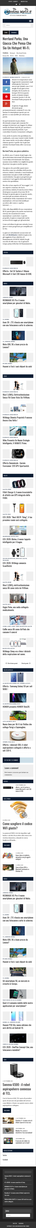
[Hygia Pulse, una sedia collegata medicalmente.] (18, 602)
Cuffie (5, 626)
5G (3, 319)
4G (3, 683)
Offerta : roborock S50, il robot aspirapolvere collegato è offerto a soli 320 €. (17, 747)
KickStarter (13, 235)
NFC (18, 683)
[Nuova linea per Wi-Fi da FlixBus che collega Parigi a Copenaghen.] (18, 719)
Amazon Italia (24, 1)
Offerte (22, 683)
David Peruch (14, 268)
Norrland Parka (21, 53)
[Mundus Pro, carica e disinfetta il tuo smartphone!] (8, 1133)
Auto (4, 721)
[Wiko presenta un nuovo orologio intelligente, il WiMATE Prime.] (18, 434)
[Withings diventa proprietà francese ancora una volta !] (18, 412)
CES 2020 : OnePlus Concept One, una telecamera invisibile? (18, 1048)
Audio (9, 626)
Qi (26, 683)
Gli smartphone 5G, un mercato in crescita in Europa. (16, 982)
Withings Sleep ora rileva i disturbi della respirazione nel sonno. (17, 653)
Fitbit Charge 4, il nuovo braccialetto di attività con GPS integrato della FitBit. (17, 495)
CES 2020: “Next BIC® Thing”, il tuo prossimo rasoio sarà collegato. (17, 518)
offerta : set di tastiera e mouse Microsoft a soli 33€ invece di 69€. (17, 272)
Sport (5, 376)
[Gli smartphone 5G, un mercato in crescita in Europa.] (18, 975)
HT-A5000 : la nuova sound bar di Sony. (15, 1182)
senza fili (6, 56)
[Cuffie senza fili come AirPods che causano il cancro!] (18, 624)
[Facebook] (19, 4)
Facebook (5, 1160)
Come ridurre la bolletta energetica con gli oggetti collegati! (23, 857)
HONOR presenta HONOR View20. (16, 706)
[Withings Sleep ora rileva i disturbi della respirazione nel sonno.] (18, 646)
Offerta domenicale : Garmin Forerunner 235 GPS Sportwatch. (16, 464)
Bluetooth (11, 558)
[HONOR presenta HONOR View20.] (18, 701)
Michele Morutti (15, 77)
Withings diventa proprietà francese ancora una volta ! (17, 419)
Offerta (6, 252)
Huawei (5, 363)
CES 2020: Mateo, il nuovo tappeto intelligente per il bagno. (16, 540)
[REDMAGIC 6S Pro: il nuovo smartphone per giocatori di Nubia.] (18, 295)
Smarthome (6, 536)
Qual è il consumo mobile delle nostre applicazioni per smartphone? (18, 1004)
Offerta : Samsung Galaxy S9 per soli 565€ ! (17, 687)
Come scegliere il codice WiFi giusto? (17, 825)
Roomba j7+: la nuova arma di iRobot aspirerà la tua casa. (24, 1121)
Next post (25, 663)
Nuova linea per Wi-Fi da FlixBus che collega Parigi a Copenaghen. (17, 725)
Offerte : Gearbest (13, 1)
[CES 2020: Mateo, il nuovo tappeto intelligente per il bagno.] (18, 534)
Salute (5, 475)
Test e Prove (7, 799)
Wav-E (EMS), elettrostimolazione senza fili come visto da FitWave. (16, 396)
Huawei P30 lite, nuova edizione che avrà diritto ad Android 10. (17, 1026)
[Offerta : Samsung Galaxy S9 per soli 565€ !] (18, 681)
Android (5, 297)
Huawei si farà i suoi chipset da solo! (17, 366)
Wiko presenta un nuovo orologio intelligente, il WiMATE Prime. (16, 442)
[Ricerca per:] (18, 1215)
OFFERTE (6, 781)
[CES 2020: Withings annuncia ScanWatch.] (18, 556)
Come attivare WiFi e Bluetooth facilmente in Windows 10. (22, 869)
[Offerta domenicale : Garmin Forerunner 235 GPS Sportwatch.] (18, 457)
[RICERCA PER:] (18, 25)
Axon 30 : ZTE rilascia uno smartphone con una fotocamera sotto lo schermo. (18, 324)
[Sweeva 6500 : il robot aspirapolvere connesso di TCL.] (18, 1078)
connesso (15, 772)
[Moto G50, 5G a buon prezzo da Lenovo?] (18, 339)
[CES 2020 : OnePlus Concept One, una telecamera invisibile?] (18, 1042)
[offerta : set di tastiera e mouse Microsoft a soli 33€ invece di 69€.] (18, 265)
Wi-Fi (11, 56)
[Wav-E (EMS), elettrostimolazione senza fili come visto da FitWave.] (18, 389)
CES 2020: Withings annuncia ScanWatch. (14, 564)
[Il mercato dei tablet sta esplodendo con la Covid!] (8, 1143)
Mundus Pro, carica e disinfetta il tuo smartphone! (24, 1132)
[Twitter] (16, 4)
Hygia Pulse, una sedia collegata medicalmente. (15, 608)
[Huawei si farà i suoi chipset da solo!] (18, 361)
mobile (5, 283)
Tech (9, 514)
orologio (19, 558)
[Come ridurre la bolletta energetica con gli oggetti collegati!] (8, 857)
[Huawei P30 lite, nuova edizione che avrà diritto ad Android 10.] (18, 1020)
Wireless (21, 56)
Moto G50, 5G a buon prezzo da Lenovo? (15, 346)
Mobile (11, 297)
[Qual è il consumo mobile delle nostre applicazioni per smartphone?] (18, 998)
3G (11, 1000)
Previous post (12, 663)
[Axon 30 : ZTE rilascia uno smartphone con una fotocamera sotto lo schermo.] (18, 317)
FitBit (9, 489)
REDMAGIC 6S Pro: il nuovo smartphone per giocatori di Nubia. (16, 301)
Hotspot (12, 53)
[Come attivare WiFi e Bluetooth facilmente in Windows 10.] (8, 869)
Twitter (5, 1155)
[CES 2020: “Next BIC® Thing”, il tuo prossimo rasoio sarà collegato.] (18, 512)
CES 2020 (5, 558)
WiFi (16, 56)
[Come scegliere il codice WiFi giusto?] (18, 817)
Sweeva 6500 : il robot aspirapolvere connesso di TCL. (17, 1089)
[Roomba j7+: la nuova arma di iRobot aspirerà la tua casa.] (8, 1122)
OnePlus (5, 1044)
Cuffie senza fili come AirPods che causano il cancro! (16, 631)
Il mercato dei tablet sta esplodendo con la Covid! (23, 1142)
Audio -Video (15, 626)
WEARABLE (6, 560)
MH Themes (26, 1226)
